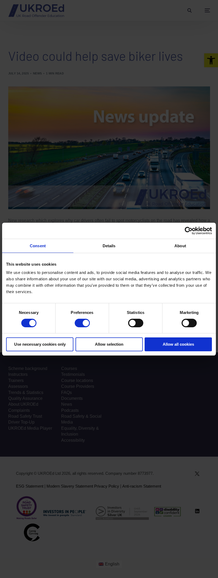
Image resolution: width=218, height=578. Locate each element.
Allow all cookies (178, 344)
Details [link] (109, 246)
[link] (188, 231)
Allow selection (109, 344)
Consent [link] (38, 246)
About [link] (180, 246)
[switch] (82, 323)
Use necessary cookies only (40, 344)
